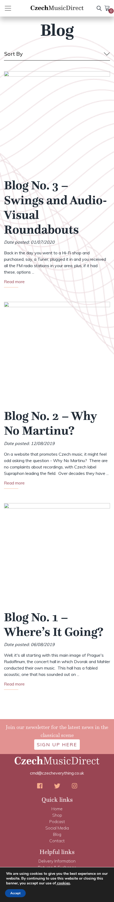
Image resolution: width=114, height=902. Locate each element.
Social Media (57, 828)
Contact (57, 840)
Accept (15, 893)
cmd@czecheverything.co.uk (57, 773)
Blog (57, 834)
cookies (63, 883)
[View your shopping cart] (107, 7)
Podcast (57, 821)
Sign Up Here (57, 744)
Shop (57, 815)
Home (57, 808)
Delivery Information (57, 861)
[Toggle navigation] (14, 8)
